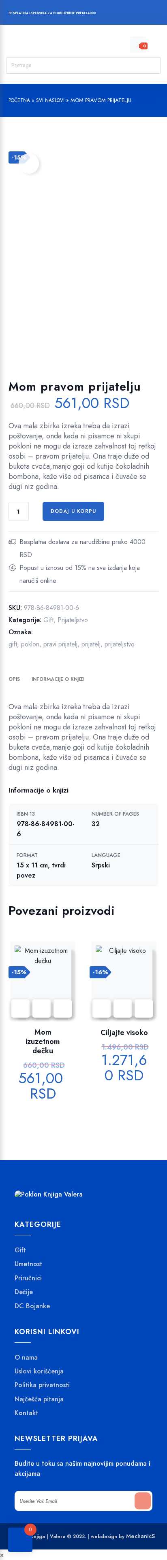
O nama (26, 1357)
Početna (19, 100)
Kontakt (26, 1413)
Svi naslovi (50, 100)
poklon (30, 644)
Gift (48, 620)
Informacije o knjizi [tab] (58, 679)
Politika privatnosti (42, 1385)
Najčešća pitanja (39, 1399)
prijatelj (91, 644)
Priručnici (28, 1278)
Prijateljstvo (73, 620)
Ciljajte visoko (124, 1032)
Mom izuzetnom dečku (43, 1042)
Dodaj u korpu (73, 511)
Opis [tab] (14, 679)
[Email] (143, 14)
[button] (63, 1008)
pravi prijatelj (60, 644)
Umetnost (28, 1264)
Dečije (24, 1292)
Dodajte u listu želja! (29, 163)
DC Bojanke (32, 1306)
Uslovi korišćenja (39, 1371)
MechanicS (140, 1536)
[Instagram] (128, 14)
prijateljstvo (120, 644)
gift (13, 644)
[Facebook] (112, 14)
